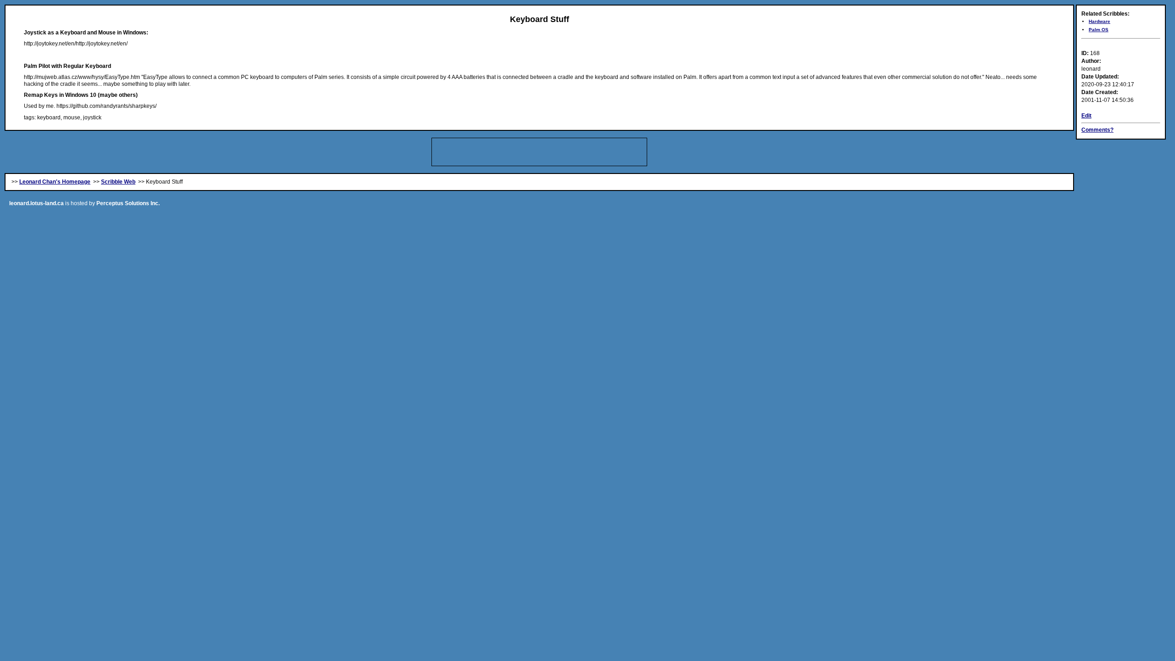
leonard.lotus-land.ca (36, 203)
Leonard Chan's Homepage (54, 182)
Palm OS (1098, 29)
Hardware (1099, 21)
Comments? (1097, 130)
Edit (1086, 115)
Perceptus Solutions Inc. (128, 203)
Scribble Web (118, 182)
